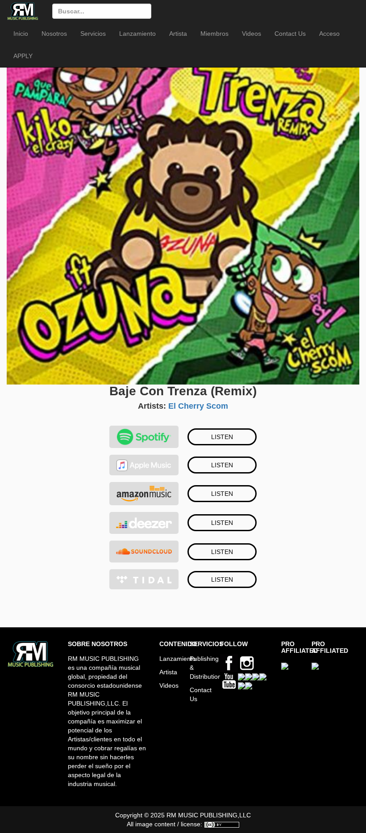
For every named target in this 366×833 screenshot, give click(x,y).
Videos (251, 33)
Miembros (214, 33)
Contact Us (290, 33)
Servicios (93, 33)
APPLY (23, 55)
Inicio (20, 33)
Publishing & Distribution (198, 667)
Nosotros (54, 33)
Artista (178, 33)
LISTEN (222, 436)
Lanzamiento (137, 33)
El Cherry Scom (198, 406)
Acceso (329, 33)
